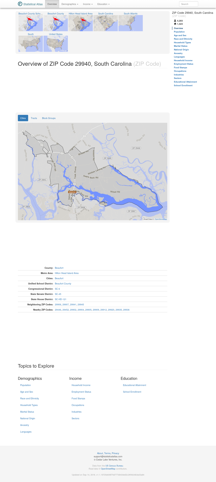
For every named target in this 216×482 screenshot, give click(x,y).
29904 (81, 309)
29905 (88, 309)
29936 (126, 309)
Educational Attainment (134, 385)
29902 (73, 309)
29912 (103, 309)
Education (102, 4)
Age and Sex (26, 391)
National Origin (27, 418)
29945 (81, 304)
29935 (119, 309)
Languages (25, 431)
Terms (107, 453)
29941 (73, 304)
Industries (76, 411)
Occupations (78, 405)
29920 (111, 309)
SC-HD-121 (60, 299)
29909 (96, 309)
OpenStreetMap (108, 468)
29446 (58, 309)
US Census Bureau (114, 465)
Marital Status (27, 411)
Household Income (81, 385)
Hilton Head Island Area (67, 273)
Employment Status (81, 391)
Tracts (34, 118)
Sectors (75, 418)
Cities (23, 118)
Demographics (69, 4)
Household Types (29, 405)
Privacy (115, 453)
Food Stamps (78, 398)
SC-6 (57, 288)
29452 (65, 309)
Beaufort (59, 267)
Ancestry (24, 425)
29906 (58, 304)
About (100, 453)
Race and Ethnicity (29, 398)
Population (25, 385)
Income (87, 4)
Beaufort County (63, 283)
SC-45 (58, 294)
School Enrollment (132, 391)
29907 (65, 304)
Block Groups (49, 118)
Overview (52, 4)
